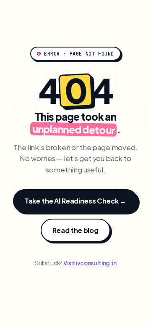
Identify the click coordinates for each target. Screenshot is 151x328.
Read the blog (75, 230)
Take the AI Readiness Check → (75, 200)
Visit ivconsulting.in (90, 263)
